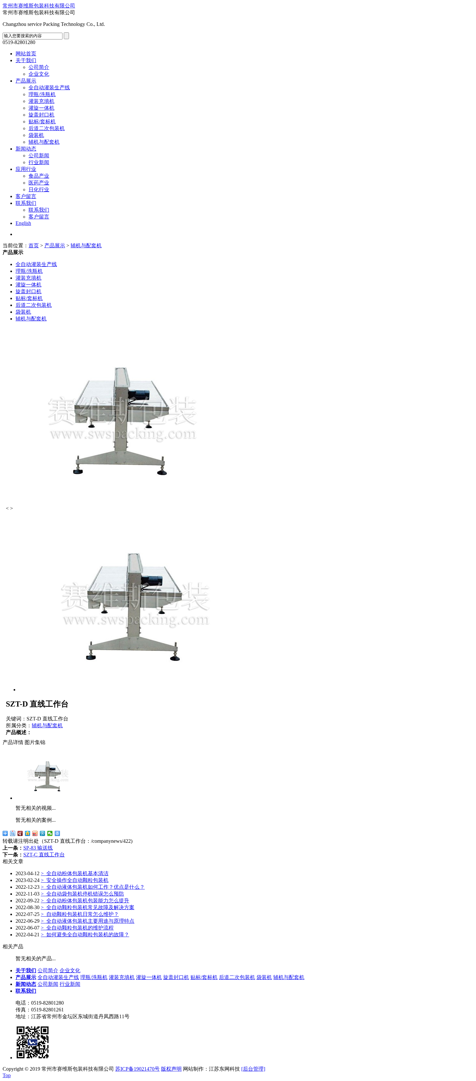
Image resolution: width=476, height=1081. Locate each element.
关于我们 (26, 60)
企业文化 (38, 74)
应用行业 (26, 169)
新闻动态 (26, 148)
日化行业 (38, 189)
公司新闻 (38, 155)
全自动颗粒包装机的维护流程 (77, 928)
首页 (33, 245)
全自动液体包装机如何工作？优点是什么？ (93, 887)
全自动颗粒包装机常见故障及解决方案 (87, 907)
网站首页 (26, 53)
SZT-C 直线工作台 (44, 854)
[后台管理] (253, 1069)
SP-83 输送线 (38, 848)
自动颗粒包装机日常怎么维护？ (80, 914)
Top (7, 1075)
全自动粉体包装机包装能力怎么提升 (85, 900)
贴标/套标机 (42, 121)
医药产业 (38, 182)
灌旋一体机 (41, 108)
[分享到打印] (57, 833)
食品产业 (38, 176)
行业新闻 (38, 162)
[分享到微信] (50, 833)
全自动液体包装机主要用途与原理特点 (87, 921)
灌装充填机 (41, 101)
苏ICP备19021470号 (137, 1069)
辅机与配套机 (44, 142)
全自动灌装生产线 (49, 87)
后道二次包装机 (46, 128)
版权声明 (171, 1069)
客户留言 (26, 196)
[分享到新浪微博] (35, 833)
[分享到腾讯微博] (42, 833)
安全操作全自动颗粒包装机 (74, 880)
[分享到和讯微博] (20, 833)
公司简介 (38, 67)
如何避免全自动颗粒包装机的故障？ (85, 934)
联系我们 (26, 203)
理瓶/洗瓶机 (42, 94)
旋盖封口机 (41, 114)
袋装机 (36, 135)
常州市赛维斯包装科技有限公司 (39, 5)
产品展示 (26, 81)
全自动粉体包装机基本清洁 (74, 873)
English (23, 223)
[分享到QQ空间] (27, 833)
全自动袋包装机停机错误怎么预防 (82, 894)
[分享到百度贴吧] (13, 833)
